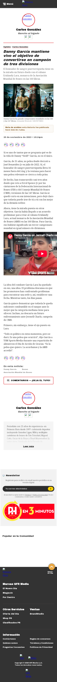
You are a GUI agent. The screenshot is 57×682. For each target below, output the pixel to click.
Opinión (7, 47)
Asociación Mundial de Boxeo (18, 372)
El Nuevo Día (10, 588)
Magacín (8, 593)
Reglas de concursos (40, 639)
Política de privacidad (40, 495)
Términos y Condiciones (41, 643)
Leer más (28, 446)
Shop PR (7, 618)
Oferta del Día (11, 614)
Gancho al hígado (28, 33)
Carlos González (28, 29)
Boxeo (25, 369)
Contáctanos (9, 639)
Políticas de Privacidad (41, 647)
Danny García (10, 369)
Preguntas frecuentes (13, 647)
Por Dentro (9, 597)
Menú (10, 4)
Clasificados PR (11, 623)
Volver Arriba (50, 572)
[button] (12, 145)
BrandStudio (37, 614)
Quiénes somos (10, 643)
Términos (28, 495)
